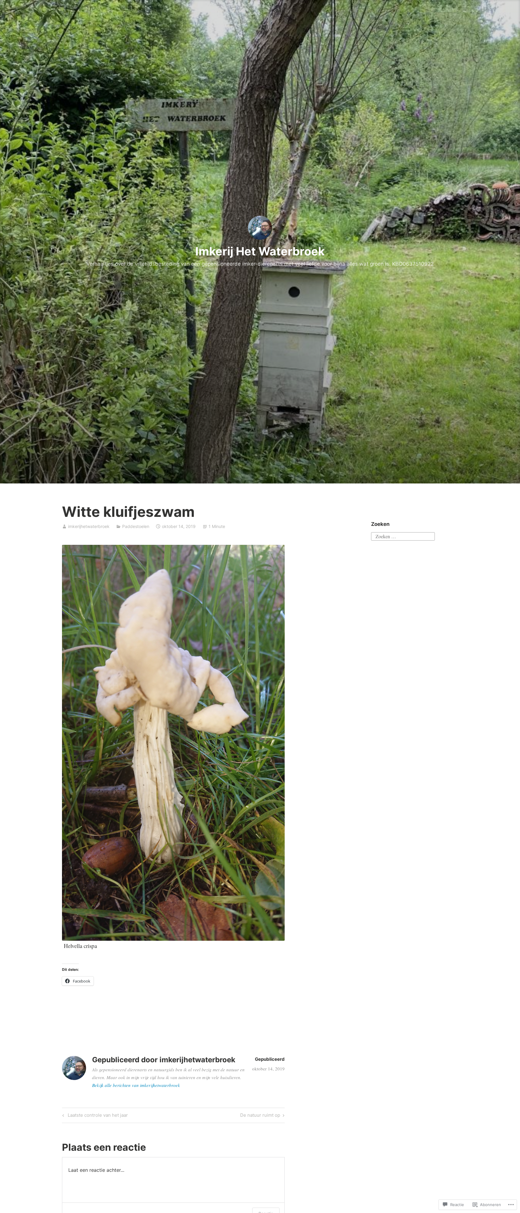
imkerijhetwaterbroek (89, 526)
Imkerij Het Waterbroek (260, 251)
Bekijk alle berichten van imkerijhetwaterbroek (136, 1085)
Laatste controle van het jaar (94, 1116)
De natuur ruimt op (260, 1116)
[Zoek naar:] (403, 535)
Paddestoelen (135, 526)
